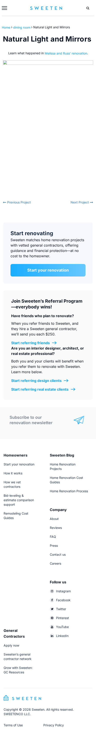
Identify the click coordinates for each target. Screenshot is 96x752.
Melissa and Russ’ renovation (66, 53)
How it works (13, 473)
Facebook (63, 600)
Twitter (61, 609)
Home (6, 27)
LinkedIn (62, 636)
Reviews (56, 528)
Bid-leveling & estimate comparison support (19, 500)
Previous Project (19, 202)
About (54, 519)
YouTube (62, 627)
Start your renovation (48, 270)
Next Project (80, 202)
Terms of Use (13, 725)
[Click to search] (88, 8)
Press (54, 545)
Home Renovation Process (69, 491)
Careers (55, 563)
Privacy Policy (53, 725)
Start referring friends (30, 343)
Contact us (58, 554)
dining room (21, 27)
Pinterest (62, 618)
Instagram (63, 591)
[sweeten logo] (22, 697)
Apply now (11, 645)
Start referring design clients (36, 380)
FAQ (53, 536)
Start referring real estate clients (40, 389)
